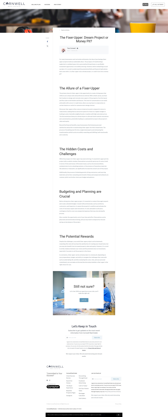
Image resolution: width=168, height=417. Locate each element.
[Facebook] (47, 380)
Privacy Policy (118, 403)
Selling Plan (36, 4)
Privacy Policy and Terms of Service (113, 391)
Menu (146, 4)
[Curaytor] (53, 388)
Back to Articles (65, 30)
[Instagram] (49, 380)
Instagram (69, 395)
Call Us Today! (83, 385)
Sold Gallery (82, 398)
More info (103, 414)
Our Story (57, 4)
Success (47, 4)
